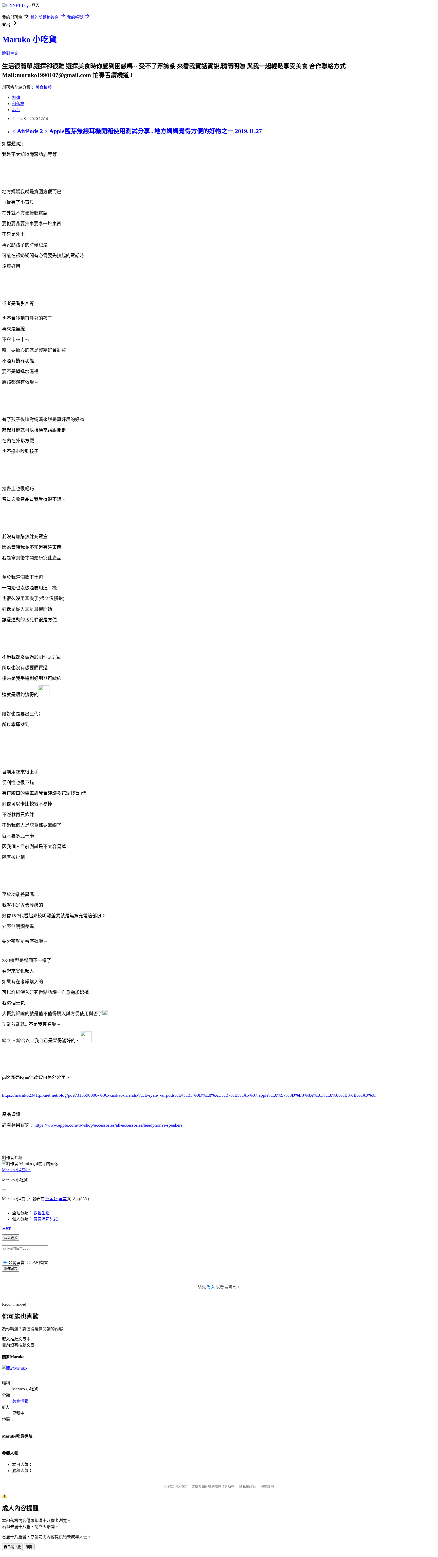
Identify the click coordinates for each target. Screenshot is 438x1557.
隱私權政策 (247, 1486)
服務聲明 (267, 1486)
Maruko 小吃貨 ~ (16, 1170)
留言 (63, 1199)
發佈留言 (10, 1269)
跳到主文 (10, 53)
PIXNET (181, 1486)
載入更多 (10, 1238)
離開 (29, 1547)
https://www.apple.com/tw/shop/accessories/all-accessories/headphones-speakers (108, 1125)
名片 (16, 110)
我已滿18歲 (12, 1547)
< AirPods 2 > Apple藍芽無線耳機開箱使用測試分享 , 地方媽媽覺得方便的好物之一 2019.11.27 (137, 131)
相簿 (16, 97)
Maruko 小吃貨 (29, 39)
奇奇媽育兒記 (45, 1219)
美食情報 (43, 87)
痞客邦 (51, 1199)
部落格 (18, 103)
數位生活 (41, 1213)
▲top (6, 1228)
